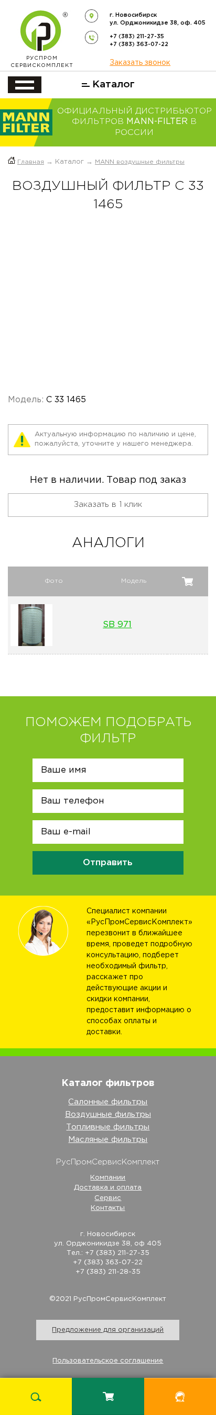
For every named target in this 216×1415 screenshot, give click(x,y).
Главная (30, 162)
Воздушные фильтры (108, 1114)
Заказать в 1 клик (108, 504)
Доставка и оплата (108, 1188)
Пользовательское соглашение (107, 1361)
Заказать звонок (140, 63)
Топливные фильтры (107, 1127)
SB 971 (117, 625)
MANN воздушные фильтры (140, 162)
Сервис (107, 1198)
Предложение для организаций (108, 1330)
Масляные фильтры (107, 1139)
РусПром (41, 62)
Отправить (108, 863)
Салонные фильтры (107, 1102)
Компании (107, 1178)
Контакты (108, 1208)
